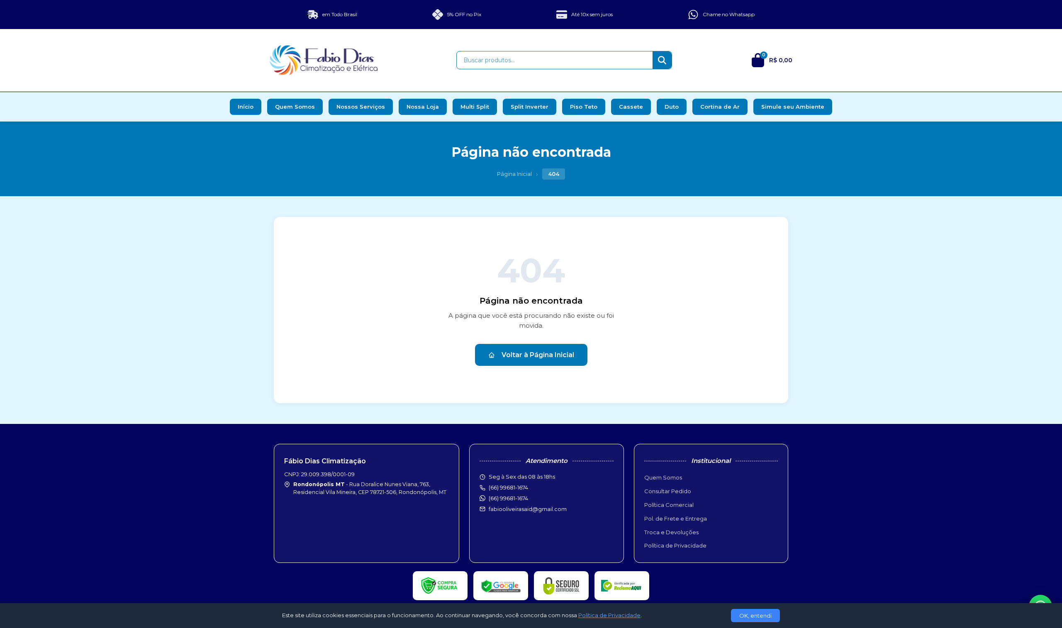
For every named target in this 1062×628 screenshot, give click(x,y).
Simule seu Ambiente (792, 106)
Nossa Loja (423, 106)
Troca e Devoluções (671, 532)
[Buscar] (662, 60)
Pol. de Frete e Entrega (675, 518)
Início (245, 106)
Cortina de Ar (720, 106)
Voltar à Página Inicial (538, 355)
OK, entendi (755, 615)
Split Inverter (529, 106)
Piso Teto (583, 106)
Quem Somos (295, 106)
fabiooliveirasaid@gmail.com (528, 509)
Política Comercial (669, 504)
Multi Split (474, 106)
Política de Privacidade (675, 545)
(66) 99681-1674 (508, 498)
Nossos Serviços (360, 106)
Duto (672, 106)
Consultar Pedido (667, 491)
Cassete (631, 106)
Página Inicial (514, 173)
